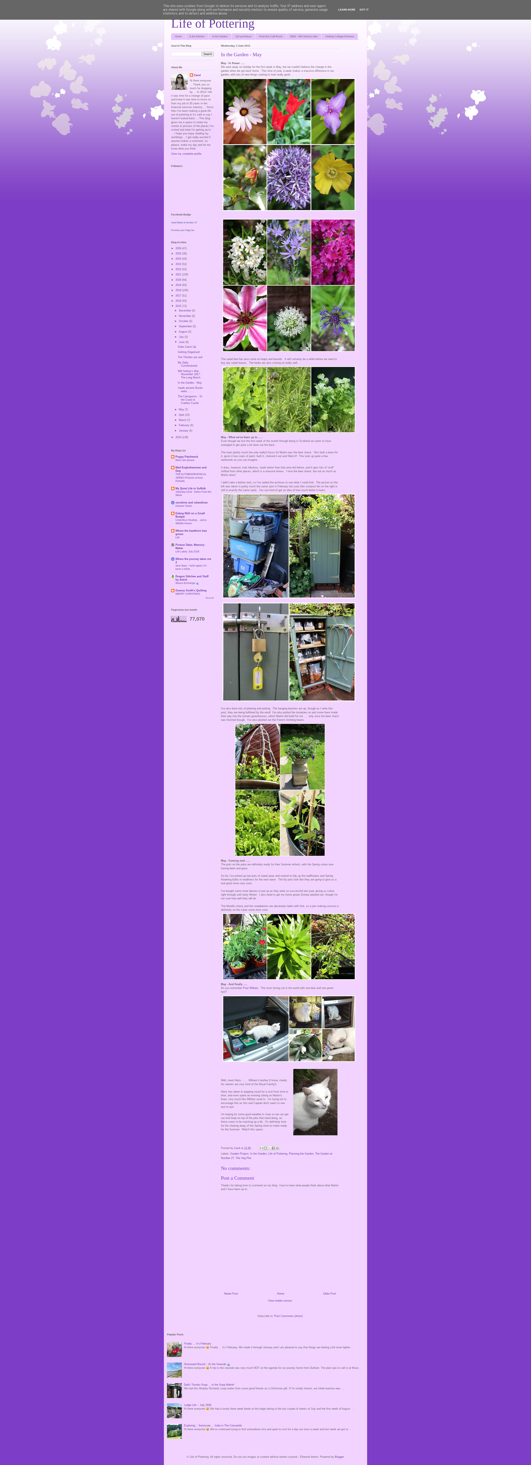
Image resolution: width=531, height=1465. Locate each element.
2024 (178, 258)
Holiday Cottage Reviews (339, 36)
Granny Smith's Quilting (191, 590)
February (184, 425)
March (183, 420)
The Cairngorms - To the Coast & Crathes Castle (190, 399)
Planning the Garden (301, 1153)
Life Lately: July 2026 (187, 551)
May (182, 409)
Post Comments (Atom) (288, 1316)
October (184, 321)
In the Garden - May (190, 382)
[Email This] (261, 1148)
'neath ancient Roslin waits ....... (190, 389)
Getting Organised (189, 352)
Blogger (339, 1456)
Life (177, 537)
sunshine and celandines (191, 502)
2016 (178, 300)
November (185, 315)
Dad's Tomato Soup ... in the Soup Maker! (209, 1384)
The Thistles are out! (190, 357)
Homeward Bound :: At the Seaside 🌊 (207, 1364)
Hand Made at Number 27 (184, 222)
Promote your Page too (182, 230)
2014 (178, 437)
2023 (178, 264)
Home (178, 36)
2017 (178, 295)
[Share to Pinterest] (277, 1148)
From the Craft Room (271, 36)
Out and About (243, 36)
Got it (364, 9)
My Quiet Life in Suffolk (190, 488)
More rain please (185, 460)
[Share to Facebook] (273, 1148)
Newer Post (231, 1293)
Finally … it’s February (197, 1343)
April (182, 414)
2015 (178, 306)
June (182, 342)
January (184, 430)
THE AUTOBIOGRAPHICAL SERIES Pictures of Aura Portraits (190, 477)
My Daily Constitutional (187, 364)
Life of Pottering (213, 23)
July (182, 336)
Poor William (250, 988)
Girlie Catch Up (187, 346)
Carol (197, 75)
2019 (178, 285)
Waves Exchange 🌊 (187, 583)
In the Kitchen (197, 36)
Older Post (329, 1293)
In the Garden (220, 36)
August (183, 331)
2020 (178, 279)
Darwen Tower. (183, 506)
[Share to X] (269, 1148)
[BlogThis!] (265, 1148)
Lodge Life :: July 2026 (197, 1405)
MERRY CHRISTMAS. (188, 593)
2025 (178, 253)
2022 (178, 269)
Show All (210, 598)
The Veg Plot (243, 1158)
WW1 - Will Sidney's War (304, 36)
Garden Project (239, 1153)
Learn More (346, 9)
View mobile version (280, 1300)
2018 (178, 290)
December (185, 310)
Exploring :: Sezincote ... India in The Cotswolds (213, 1425)
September (186, 326)
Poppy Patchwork (186, 456)
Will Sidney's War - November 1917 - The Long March (189, 374)
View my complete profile (186, 153)
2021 (178, 274)
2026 (178, 248)
